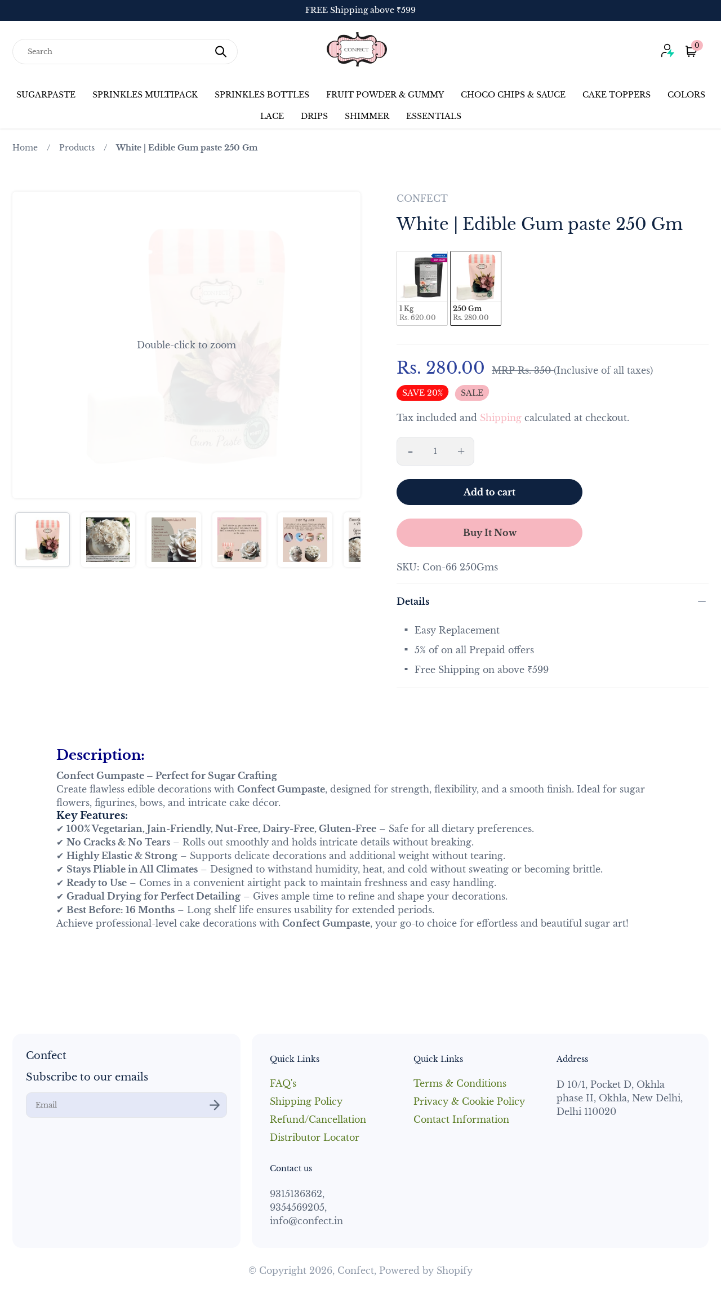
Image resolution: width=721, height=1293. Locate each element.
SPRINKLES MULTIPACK (145, 95)
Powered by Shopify (426, 1270)
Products (77, 148)
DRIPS (314, 116)
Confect (355, 1270)
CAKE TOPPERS (616, 95)
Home (25, 148)
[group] (42, 539)
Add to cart (489, 492)
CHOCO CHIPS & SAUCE (513, 95)
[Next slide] (344, 345)
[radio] (422, 288)
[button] (186, 345)
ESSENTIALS (433, 116)
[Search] (221, 51)
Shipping (501, 417)
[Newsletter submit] (214, 1105)
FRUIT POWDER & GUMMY (385, 95)
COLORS (686, 95)
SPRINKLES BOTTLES (262, 95)
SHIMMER (367, 116)
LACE (272, 116)
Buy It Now (490, 532)
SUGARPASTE (45, 95)
